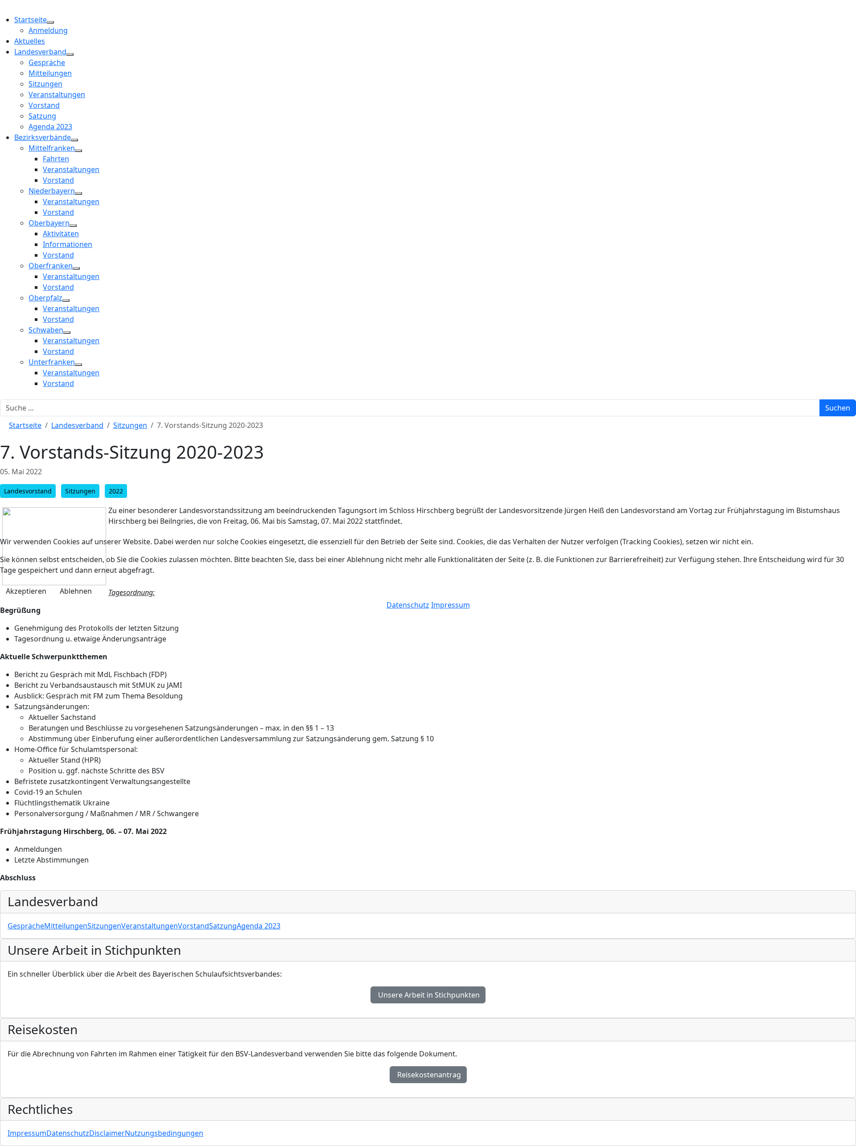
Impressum (450, 605)
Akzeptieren (26, 591)
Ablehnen (76, 591)
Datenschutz (408, 605)
